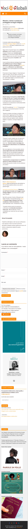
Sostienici (7, 314)
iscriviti (21, 291)
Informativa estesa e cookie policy (9, 416)
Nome (3, 270)
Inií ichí (15, 107)
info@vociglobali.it (5, 394)
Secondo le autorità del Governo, (10, 189)
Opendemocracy (15, 30)
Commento (4, 252)
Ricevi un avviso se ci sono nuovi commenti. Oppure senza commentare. (13, 290)
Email (3, 276)
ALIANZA (22, 65)
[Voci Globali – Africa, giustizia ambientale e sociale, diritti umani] (14, 5)
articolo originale (14, 28)
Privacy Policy (4, 414)
